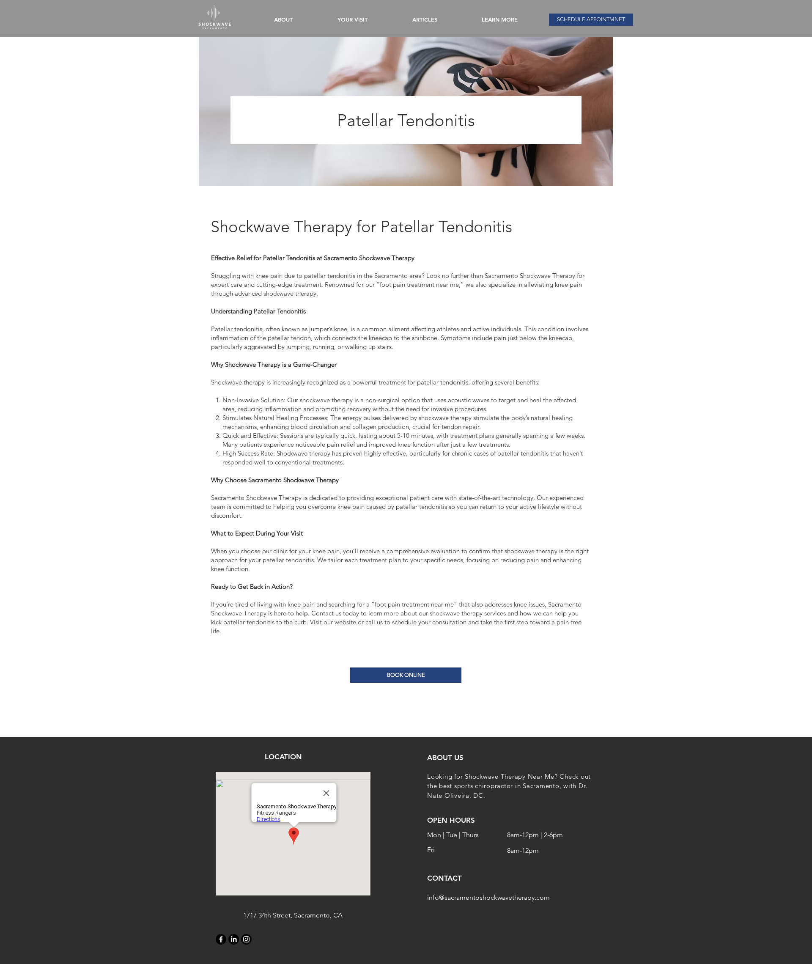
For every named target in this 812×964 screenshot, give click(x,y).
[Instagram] (246, 939)
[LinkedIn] (233, 939)
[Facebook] (221, 939)
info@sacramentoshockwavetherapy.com (488, 897)
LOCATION (283, 757)
